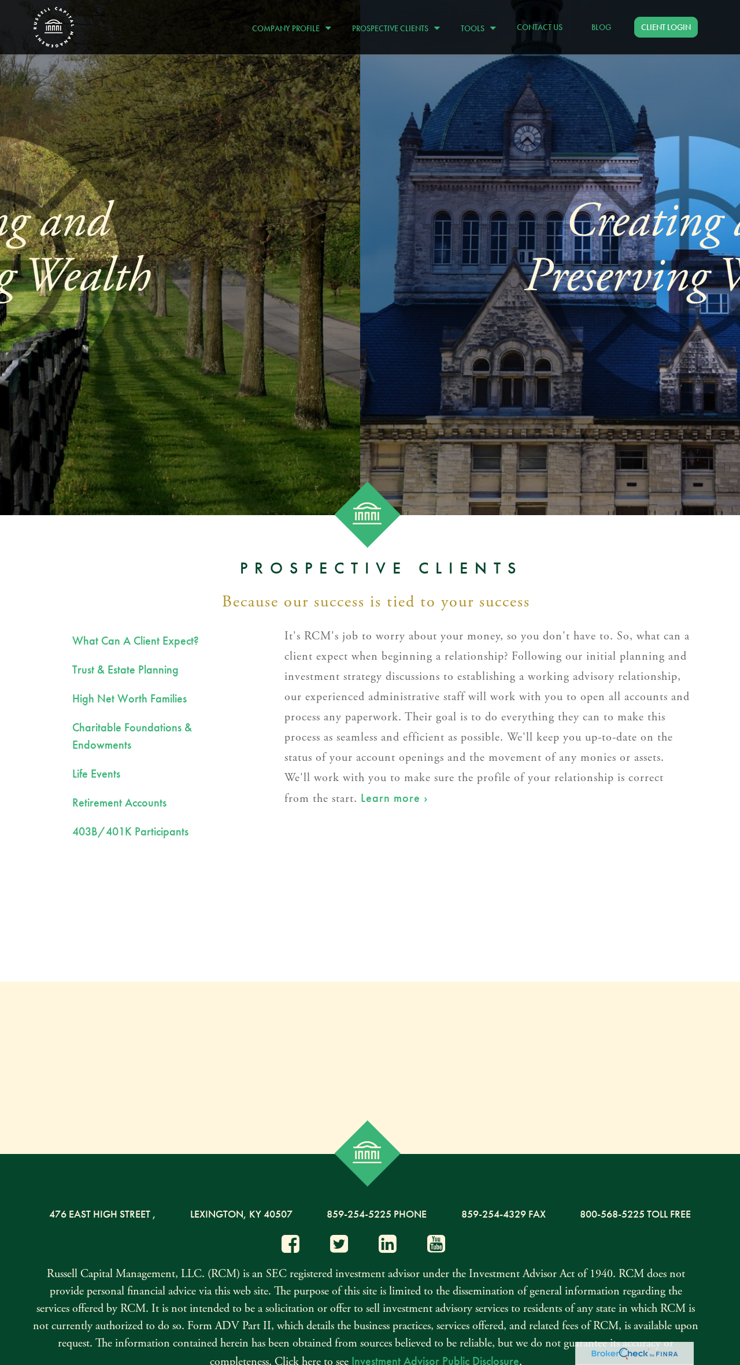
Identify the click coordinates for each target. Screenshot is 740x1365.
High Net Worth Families (129, 698)
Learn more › (394, 797)
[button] (288, 27)
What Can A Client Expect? (135, 640)
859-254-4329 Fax (503, 1213)
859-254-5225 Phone (377, 1213)
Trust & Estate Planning (125, 669)
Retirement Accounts (119, 802)
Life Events (96, 773)
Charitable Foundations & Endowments (132, 736)
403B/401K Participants (130, 831)
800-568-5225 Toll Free (635, 1213)
